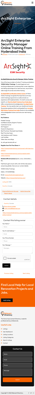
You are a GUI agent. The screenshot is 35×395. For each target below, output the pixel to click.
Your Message (6, 245)
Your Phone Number (8, 238)
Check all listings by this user (10, 191)
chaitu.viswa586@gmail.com (12, 208)
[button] (32, 2)
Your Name (6, 224)
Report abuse (8, 193)
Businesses (4, 54)
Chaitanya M (22, 54)
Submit (6, 265)
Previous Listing (8, 273)
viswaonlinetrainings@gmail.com (14, 175)
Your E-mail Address (8, 231)
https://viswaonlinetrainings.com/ (15, 178)
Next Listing (26, 273)
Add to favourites (25, 191)
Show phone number (10, 206)
